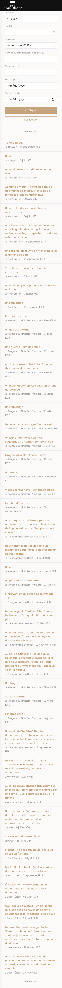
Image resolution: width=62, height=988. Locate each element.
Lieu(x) (8, 26)
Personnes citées (14, 66)
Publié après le (13, 79)
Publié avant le (12, 93)
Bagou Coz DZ (13, 8)
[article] (31, 144)
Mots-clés (10, 39)
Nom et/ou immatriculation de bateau (24, 52)
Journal (9, 12)
